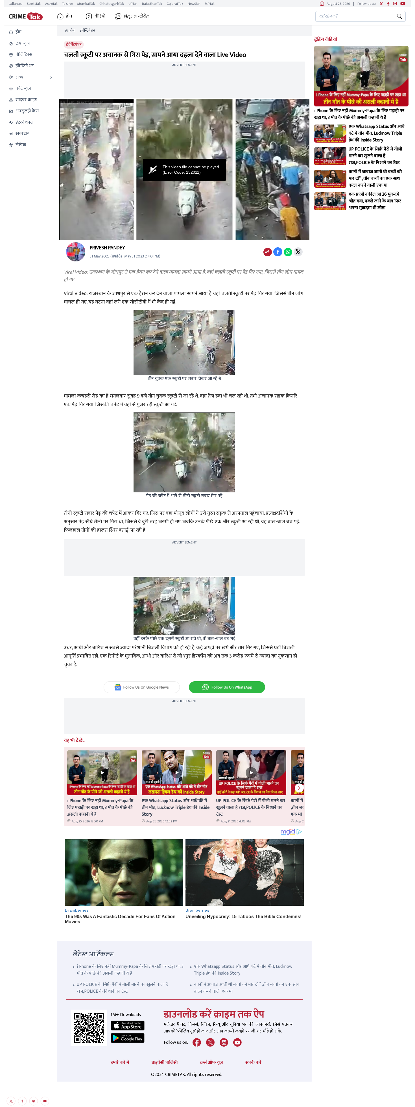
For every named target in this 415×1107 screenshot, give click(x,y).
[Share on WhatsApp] (287, 251)
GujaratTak (175, 3)
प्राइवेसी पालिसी (165, 1062)
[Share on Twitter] (298, 251)
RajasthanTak (152, 3)
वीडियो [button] (100, 16)
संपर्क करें (253, 1062)
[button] (30, 32)
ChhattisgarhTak (111, 3)
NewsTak (194, 3)
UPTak (132, 3)
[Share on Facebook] (277, 251)
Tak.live (67, 3)
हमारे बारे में (120, 1062)
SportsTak (34, 3)
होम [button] (69, 16)
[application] (184, 169)
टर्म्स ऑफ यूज (211, 1062)
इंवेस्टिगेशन (87, 30)
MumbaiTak (86, 3)
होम (72, 30)
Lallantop (15, 3)
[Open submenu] (51, 77)
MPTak (210, 3)
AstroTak (51, 3)
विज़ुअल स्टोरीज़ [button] (136, 16)
